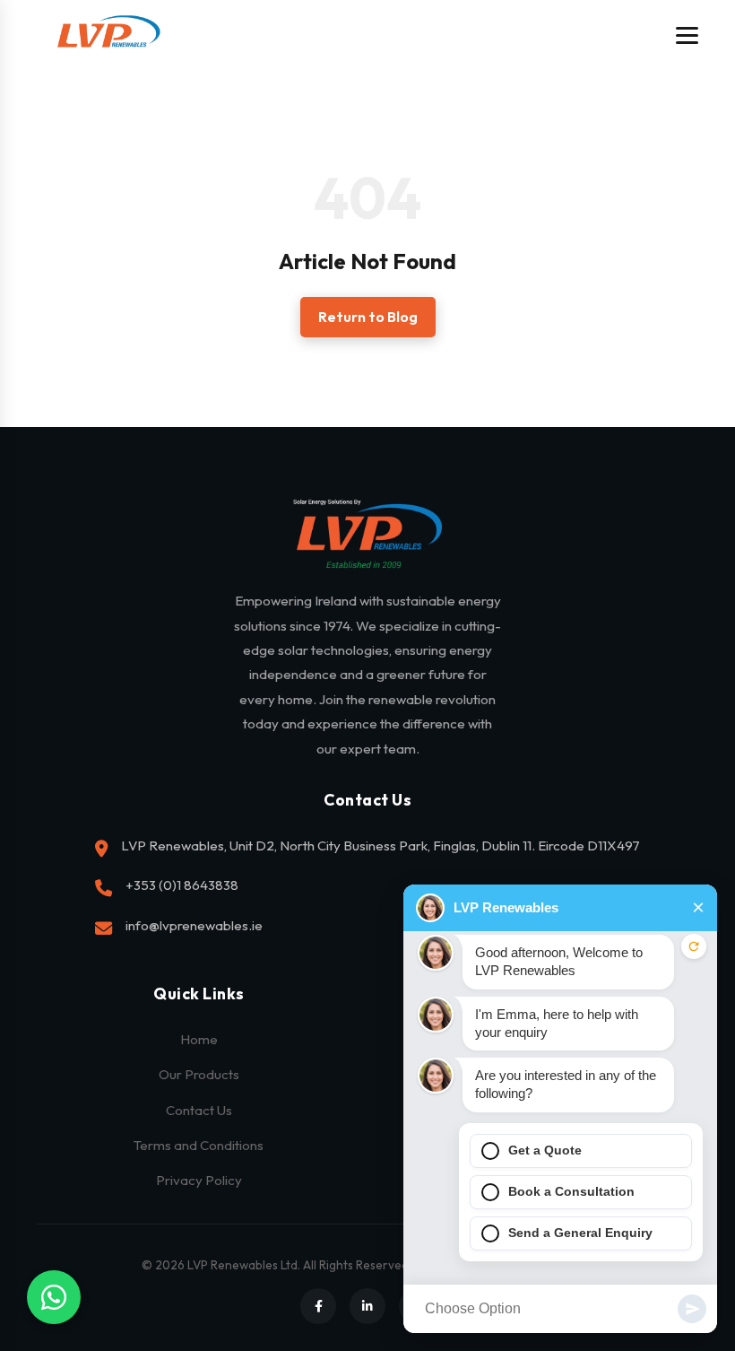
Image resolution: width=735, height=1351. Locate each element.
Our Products (199, 1074)
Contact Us (199, 1110)
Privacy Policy (199, 1180)
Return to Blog (368, 317)
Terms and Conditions (199, 1145)
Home (199, 1039)
